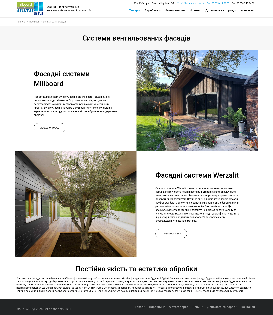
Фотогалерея (178, 307)
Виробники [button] (153, 10)
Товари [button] (134, 10)
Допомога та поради (222, 307)
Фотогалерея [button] (175, 10)
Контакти (247, 10)
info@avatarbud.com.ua (191, 3)
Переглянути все (49, 127)
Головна (20, 21)
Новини (195, 10)
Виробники (157, 307)
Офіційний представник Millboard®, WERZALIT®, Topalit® (69, 8)
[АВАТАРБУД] (29, 8)
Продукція (34, 21)
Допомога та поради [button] (220, 10)
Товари (140, 307)
